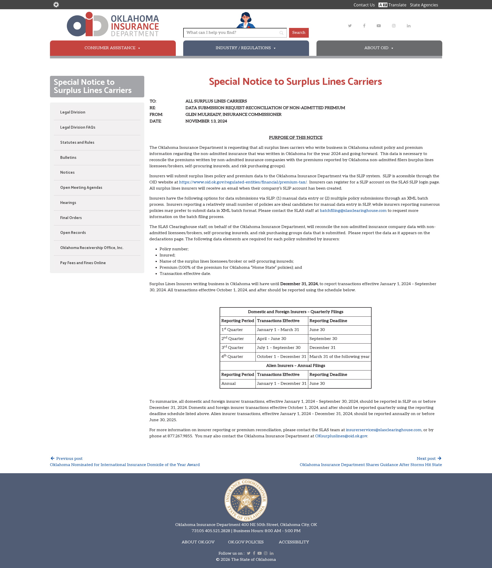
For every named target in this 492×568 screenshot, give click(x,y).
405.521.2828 (217, 531)
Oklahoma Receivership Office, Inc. (92, 248)
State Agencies (424, 5)
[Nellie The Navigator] (245, 19)
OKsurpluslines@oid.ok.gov (341, 436)
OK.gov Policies (246, 542)
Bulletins (68, 157)
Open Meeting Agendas (81, 187)
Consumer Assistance (110, 48)
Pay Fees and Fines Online (83, 263)
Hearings (68, 203)
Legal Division (72, 112)
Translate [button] (396, 5)
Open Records (73, 233)
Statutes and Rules (77, 142)
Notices (67, 172)
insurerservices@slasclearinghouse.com (384, 430)
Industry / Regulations (243, 48)
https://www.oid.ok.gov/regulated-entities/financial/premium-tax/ (242, 182)
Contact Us (364, 5)
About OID (376, 48)
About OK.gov (198, 542)
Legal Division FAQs (77, 127)
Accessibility (294, 542)
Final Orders (71, 218)
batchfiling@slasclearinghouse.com (353, 210)
